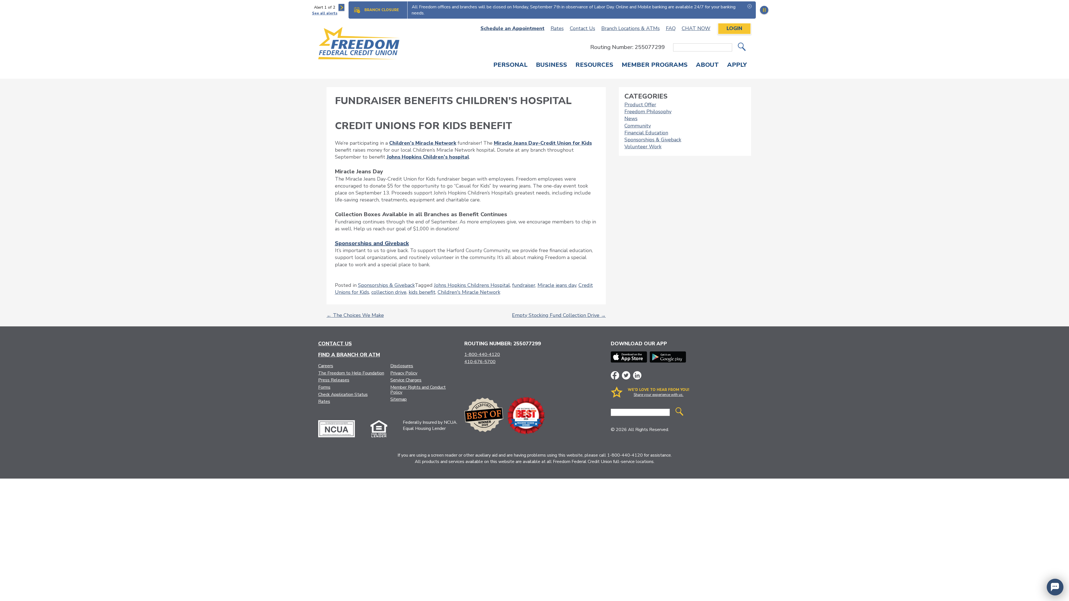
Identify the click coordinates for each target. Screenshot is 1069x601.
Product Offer (640, 104)
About (707, 65)
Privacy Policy (403, 373)
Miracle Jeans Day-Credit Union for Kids (543, 143)
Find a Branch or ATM (349, 354)
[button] (1055, 587)
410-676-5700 (480, 362)
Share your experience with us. (658, 394)
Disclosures (401, 366)
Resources (594, 65)
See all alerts (324, 13)
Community (637, 125)
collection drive (388, 292)
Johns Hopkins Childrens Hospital (472, 285)
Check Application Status (343, 394)
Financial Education (646, 132)
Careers (325, 366)
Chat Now (696, 28)
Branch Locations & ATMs (630, 28)
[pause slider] (764, 10)
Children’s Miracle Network (422, 143)
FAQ (671, 28)
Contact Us (582, 28)
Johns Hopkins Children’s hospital (428, 157)
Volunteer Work (642, 146)
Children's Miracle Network (469, 292)
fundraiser (523, 285)
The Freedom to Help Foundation (351, 373)
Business (551, 65)
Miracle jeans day (557, 285)
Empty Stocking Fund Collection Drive (559, 315)
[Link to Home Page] (359, 44)
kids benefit (422, 292)
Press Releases (333, 380)
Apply (737, 65)
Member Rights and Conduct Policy (418, 389)
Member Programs (655, 65)
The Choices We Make (355, 315)
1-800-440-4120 (482, 354)
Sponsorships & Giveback (386, 285)
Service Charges (405, 380)
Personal (510, 65)
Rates (557, 28)
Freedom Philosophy (647, 111)
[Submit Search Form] (741, 47)
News (631, 118)
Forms (324, 387)
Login (734, 28)
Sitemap (398, 399)
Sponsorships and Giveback (372, 243)
